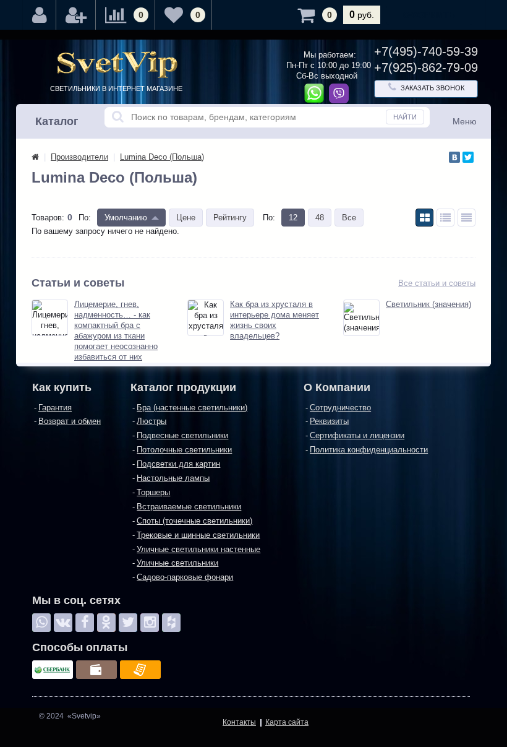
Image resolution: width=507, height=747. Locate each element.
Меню (465, 121)
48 (319, 217)
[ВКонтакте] (454, 157)
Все (349, 217)
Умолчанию (125, 217)
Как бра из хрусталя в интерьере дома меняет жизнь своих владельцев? (274, 320)
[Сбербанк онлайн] (52, 669)
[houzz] (171, 622)
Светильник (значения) (428, 304)
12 (293, 217)
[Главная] (35, 157)
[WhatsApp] (41, 622)
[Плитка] (424, 218)
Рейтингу (230, 217)
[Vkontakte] (63, 622)
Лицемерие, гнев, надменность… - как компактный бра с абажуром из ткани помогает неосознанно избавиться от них (116, 330)
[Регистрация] (76, 15)
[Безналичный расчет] (140, 669)
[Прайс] (466, 218)
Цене (185, 217)
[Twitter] (468, 157)
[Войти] (39, 15)
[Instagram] (149, 622)
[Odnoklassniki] (106, 622)
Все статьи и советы (436, 283)
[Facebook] (84, 622)
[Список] (445, 218)
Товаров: (48, 217)
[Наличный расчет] (96, 669)
